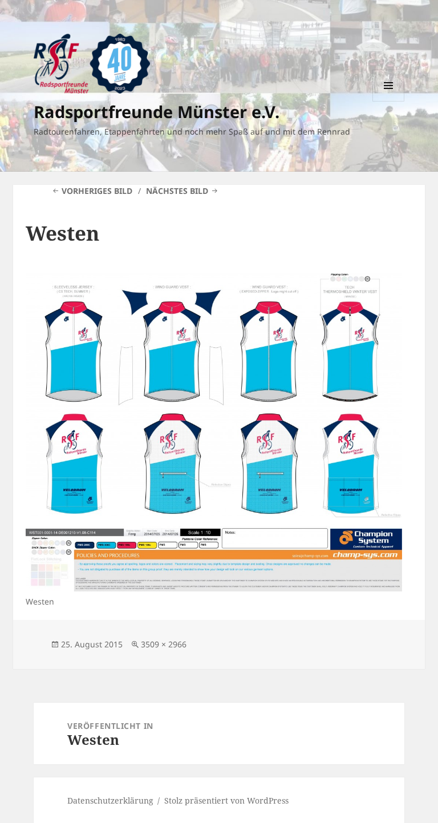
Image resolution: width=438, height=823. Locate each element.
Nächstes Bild (177, 190)
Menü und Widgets (388, 101)
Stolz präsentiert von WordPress (226, 800)
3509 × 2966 (163, 644)
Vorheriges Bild (97, 190)
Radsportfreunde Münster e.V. (156, 111)
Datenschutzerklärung (110, 800)
